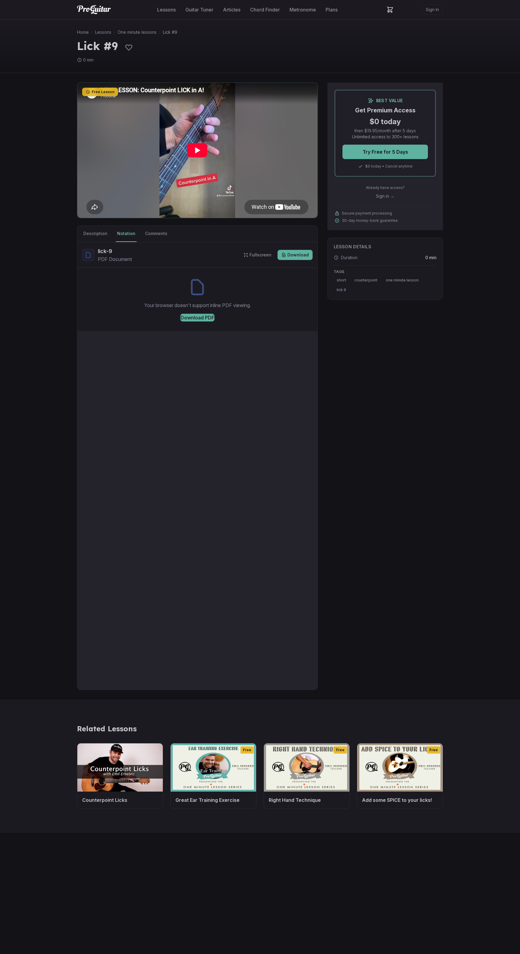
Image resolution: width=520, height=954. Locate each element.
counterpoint (365, 280)
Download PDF (197, 318)
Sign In (432, 9)
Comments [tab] (156, 233)
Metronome (302, 10)
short (341, 280)
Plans (332, 10)
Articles (231, 10)
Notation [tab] (126, 233)
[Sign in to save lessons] (129, 47)
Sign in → (385, 196)
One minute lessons (137, 32)
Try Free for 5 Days (385, 152)
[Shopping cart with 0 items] (390, 10)
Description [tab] (95, 233)
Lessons (166, 10)
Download (298, 254)
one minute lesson (402, 280)
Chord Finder (265, 10)
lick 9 (341, 289)
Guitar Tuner (199, 10)
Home (83, 32)
